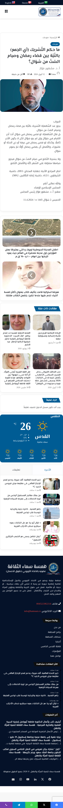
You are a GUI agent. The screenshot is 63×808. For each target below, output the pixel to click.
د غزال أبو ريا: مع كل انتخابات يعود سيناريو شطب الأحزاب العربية (25, 524)
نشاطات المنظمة (53, 637)
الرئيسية (54, 37)
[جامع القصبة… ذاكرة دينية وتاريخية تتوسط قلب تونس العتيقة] (51, 513)
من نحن (57, 627)
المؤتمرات (56, 651)
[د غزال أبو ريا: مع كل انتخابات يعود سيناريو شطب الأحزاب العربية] (51, 527)
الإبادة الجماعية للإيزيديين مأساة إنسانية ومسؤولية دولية (49, 336)
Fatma (53, 74)
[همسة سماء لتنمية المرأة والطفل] (49, 11)
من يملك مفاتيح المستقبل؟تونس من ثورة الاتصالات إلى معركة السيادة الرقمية (22, 497)
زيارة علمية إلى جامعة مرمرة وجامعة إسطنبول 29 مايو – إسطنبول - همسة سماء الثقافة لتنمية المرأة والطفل (34, 738)
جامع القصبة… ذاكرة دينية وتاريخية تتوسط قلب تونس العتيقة (25, 511)
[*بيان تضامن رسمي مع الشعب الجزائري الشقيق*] (51, 540)
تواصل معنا (55, 656)
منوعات (45, 37)
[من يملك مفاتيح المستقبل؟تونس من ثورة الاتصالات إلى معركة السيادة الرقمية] (51, 499)
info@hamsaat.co (32, 611)
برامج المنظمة (54, 632)
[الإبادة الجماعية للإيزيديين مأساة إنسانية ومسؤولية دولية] (47, 322)
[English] (13, 2)
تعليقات (16, 470)
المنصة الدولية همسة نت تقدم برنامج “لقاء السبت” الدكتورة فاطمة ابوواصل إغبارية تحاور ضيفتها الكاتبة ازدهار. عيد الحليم (16, 339)
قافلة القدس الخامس (51, 646)
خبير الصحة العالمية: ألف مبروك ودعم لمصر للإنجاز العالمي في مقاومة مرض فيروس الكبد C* (22, 483)
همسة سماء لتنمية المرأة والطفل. (45, 771)
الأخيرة (47, 470)
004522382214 (43, 604)
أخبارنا (58, 642)
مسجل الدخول (42, 407)
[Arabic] (46, 2)
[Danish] (30, 2)
